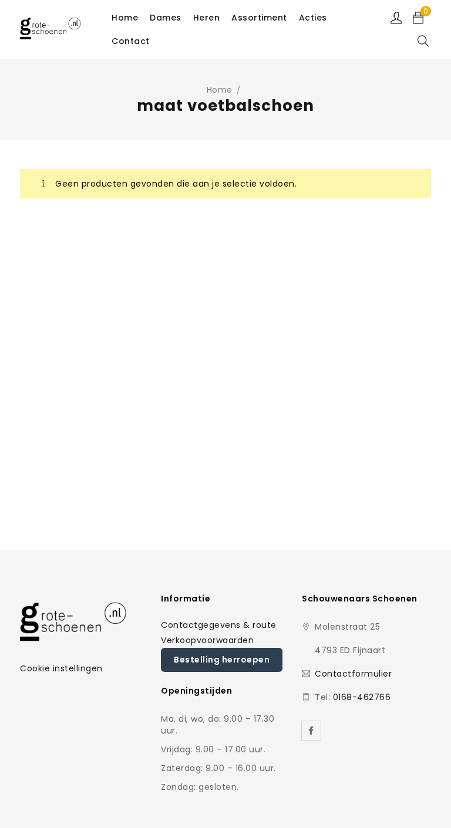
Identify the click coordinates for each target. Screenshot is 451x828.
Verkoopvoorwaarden (207, 640)
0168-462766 (362, 697)
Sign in (396, 17)
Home (220, 90)
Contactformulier (353, 674)
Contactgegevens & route (219, 625)
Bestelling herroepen (222, 659)
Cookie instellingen (61, 668)
